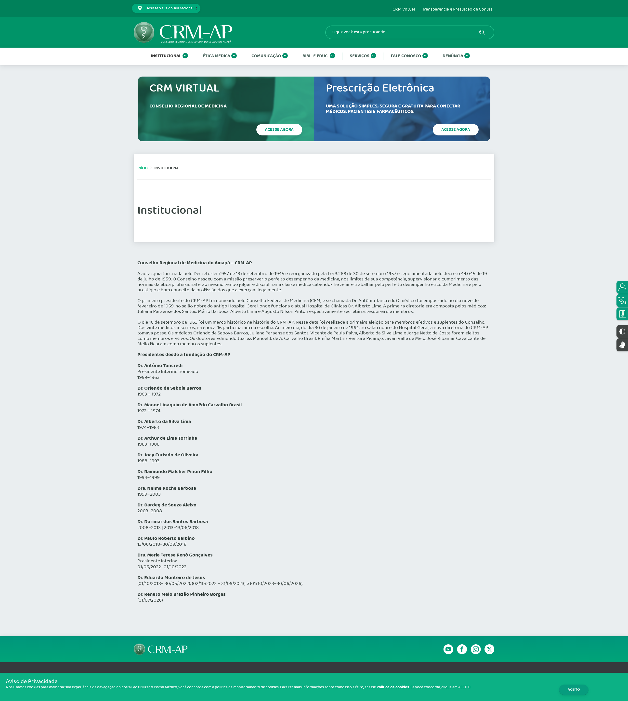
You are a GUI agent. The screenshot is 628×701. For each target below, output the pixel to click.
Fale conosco (406, 56)
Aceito (574, 690)
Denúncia (453, 56)
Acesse (279, 129)
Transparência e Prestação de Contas (457, 9)
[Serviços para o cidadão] (622, 287)
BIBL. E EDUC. (315, 56)
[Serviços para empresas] (622, 313)
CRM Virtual (403, 9)
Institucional (166, 56)
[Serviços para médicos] (622, 300)
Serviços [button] (359, 56)
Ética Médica (216, 56)
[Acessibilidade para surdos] (622, 344)
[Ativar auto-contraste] (622, 331)
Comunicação (266, 56)
